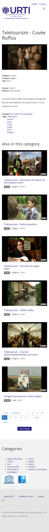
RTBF (9, 129)
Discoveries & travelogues (22, 114)
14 (21, 417)
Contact (41, 496)
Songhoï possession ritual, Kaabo (22, 396)
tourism (10, 119)
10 (42, 413)
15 (26, 417)
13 (15, 417)
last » (6, 422)
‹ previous (16, 413)
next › (37, 417)
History (31, 461)
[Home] (20, 13)
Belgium (10, 132)
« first (6, 413)
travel (9, 122)
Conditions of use (25, 496)
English (35, 4)
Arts (9, 464)
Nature (31, 464)
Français (42, 4)
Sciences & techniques (37, 469)
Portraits (31, 467)
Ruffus (9, 127)
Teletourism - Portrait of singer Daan (22, 267)
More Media (24, 428)
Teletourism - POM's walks (19, 310)
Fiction (31, 459)
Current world (13, 467)
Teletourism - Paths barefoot (20, 224)
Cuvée (9, 124)
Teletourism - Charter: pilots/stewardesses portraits (21, 353)
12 (10, 417)
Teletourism (12, 116)
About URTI (9, 496)
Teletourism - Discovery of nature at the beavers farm (24, 181)
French (12, 88)
